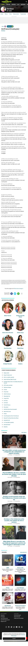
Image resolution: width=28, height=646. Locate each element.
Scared (5, 389)
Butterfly (5, 426)
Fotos (10, 14)
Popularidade (23, 14)
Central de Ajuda (17, 615)
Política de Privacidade (18, 618)
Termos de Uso (17, 616)
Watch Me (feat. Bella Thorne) (10, 379)
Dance (10, 10)
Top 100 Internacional (5, 619)
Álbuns (6, 14)
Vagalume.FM (23, 552)
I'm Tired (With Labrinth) (9, 422)
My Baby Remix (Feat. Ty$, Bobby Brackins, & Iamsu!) (13, 382)
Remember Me (7, 396)
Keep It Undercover (8, 375)
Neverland (6, 407)
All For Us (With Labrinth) (9, 377)
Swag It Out (6, 398)
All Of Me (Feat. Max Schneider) (10, 409)
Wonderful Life (7, 420)
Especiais (3, 615)
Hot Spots (3, 616)
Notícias (23, 4)
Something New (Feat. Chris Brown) (11, 415)
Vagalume (6, 1)
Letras (2, 14)
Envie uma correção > (18, 288)
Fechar (14, 638)
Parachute (6, 391)
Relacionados (16, 14)
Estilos (13, 4)
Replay (6, 373)
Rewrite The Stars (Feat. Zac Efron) (11, 418)
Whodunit (7, 424)
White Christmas (7, 394)
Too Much (6, 402)
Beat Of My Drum (7, 411)
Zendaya (10, 9)
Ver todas (23, 432)
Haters (5, 413)
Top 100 (8, 4)
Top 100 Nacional (4, 618)
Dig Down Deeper (7, 387)
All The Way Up (8, 385)
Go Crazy (6, 400)
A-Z (18, 4)
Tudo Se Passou (7, 405)
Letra (3, 26)
